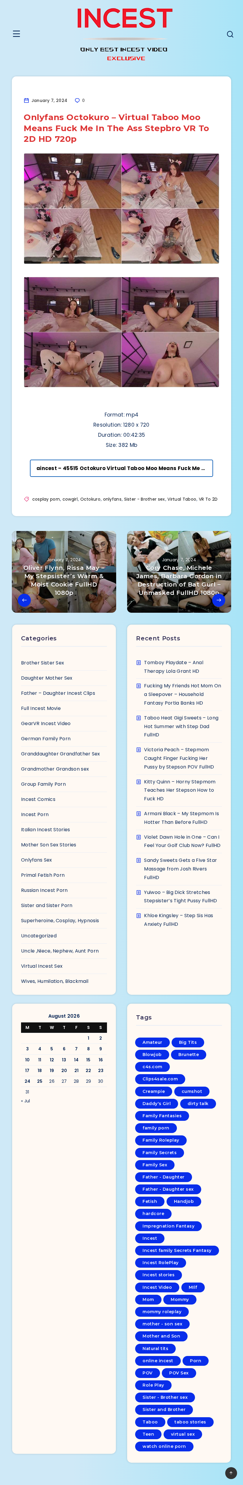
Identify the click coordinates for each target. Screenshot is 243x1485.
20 (64, 1071)
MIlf (193, 1287)
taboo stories (190, 1422)
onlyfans (112, 499)
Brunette (188, 1054)
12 (52, 1060)
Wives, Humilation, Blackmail (54, 981)
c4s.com (152, 1066)
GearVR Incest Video (46, 723)
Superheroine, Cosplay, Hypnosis (60, 920)
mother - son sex (162, 1324)
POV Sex (179, 1373)
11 (39, 1060)
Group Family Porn (43, 784)
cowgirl (70, 499)
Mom (148, 1299)
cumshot (192, 1091)
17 (27, 1071)
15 (88, 1060)
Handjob (184, 1201)
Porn (195, 1360)
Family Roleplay (161, 1140)
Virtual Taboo (181, 499)
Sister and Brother (164, 1409)
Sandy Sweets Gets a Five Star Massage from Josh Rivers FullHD (180, 869)
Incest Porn (35, 814)
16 (101, 1060)
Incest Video (157, 1287)
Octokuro (90, 499)
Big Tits (188, 1042)
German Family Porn (46, 738)
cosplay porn (46, 499)
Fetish (150, 1201)
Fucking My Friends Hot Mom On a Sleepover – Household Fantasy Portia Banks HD (182, 694)
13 (64, 1060)
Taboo (150, 1422)
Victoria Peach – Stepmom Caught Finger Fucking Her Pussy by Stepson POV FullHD (179, 758)
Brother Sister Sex (42, 662)
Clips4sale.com (160, 1079)
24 (28, 1081)
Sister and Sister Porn (47, 905)
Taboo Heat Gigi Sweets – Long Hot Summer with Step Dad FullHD (181, 726)
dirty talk (198, 1103)
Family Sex (155, 1164)
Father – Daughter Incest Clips (58, 693)
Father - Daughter (164, 1177)
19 (52, 1071)
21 (76, 1071)
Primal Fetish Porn (43, 875)
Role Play (153, 1385)
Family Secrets (160, 1152)
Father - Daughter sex (168, 1189)
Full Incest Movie (41, 708)
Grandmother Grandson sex (55, 769)
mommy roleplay (162, 1311)
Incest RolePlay (161, 1262)
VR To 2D (208, 499)
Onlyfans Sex (36, 860)
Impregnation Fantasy (168, 1226)
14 (76, 1060)
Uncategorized (39, 935)
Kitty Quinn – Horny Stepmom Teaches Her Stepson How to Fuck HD (179, 790)
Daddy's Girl (157, 1103)
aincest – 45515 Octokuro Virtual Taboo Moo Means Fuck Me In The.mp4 (124, 468)
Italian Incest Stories (45, 829)
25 (40, 1081)
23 (101, 1071)
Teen (148, 1434)
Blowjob (152, 1054)
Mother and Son (161, 1336)
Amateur (152, 1042)
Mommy (180, 1299)
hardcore (153, 1213)
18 (40, 1071)
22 (88, 1071)
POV (148, 1373)
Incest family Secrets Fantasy (177, 1250)
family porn (156, 1128)
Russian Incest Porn (44, 890)
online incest (158, 1360)
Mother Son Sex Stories (48, 844)
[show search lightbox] (230, 35)
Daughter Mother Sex (47, 678)
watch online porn (164, 1446)
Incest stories (159, 1274)
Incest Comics (38, 799)
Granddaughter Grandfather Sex (60, 753)
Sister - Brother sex (144, 499)
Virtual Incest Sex (42, 966)
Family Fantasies (162, 1115)
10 (27, 1060)
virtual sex (183, 1434)
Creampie (154, 1091)
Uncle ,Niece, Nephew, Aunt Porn (60, 950)
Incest (150, 1238)
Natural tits (155, 1348)
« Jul (25, 1101)
